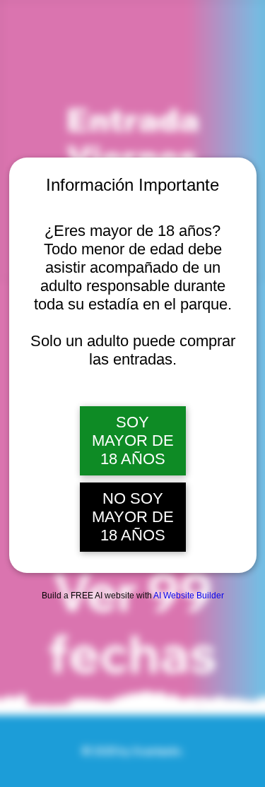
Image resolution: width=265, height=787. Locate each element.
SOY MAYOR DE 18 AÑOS (133, 440)
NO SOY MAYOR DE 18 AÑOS (133, 517)
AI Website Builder (188, 595)
